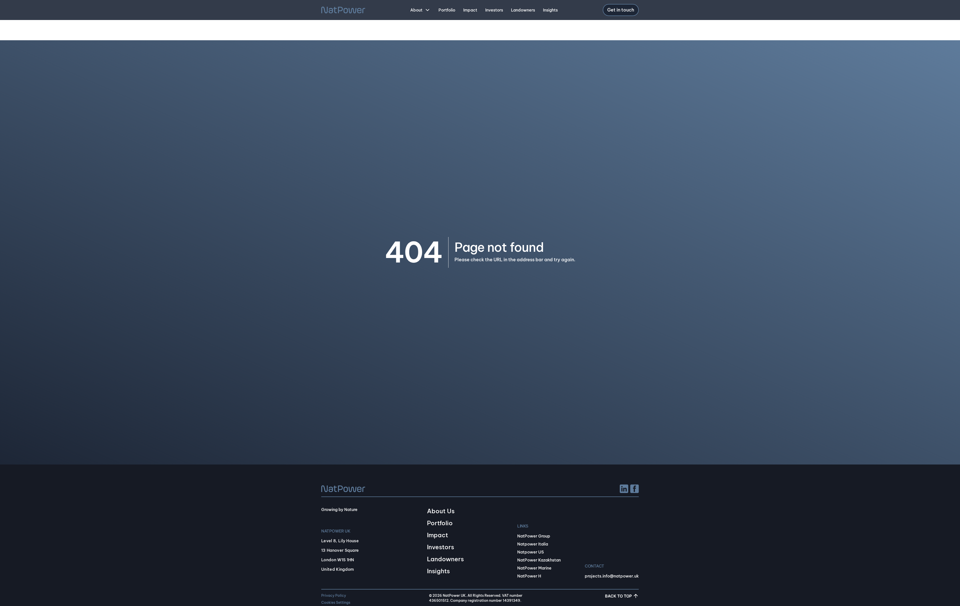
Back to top (618, 596)
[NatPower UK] (343, 10)
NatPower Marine (534, 568)
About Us (440, 511)
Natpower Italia (532, 544)
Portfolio (440, 523)
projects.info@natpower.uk (612, 576)
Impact (437, 535)
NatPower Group (533, 536)
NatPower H (529, 576)
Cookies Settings (335, 602)
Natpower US (530, 552)
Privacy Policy (333, 595)
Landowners (445, 559)
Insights (438, 571)
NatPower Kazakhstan (539, 560)
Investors (440, 547)
